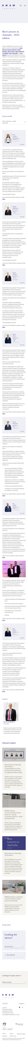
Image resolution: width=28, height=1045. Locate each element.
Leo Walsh (5, 53)
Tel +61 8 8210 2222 (7, 1013)
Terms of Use (13, 1036)
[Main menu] (25, 5)
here (3, 199)
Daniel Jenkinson (12, 50)
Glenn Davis (10, 51)
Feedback (4, 1036)
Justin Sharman (19, 51)
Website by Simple (21, 1034)
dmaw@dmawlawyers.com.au (10, 1014)
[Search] (22, 5)
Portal (4, 1033)
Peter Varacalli (13, 53)
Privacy (11, 1033)
